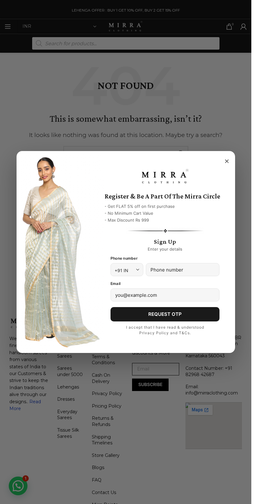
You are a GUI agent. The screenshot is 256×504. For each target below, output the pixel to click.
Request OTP (165, 314)
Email (116, 283)
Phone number (124, 258)
